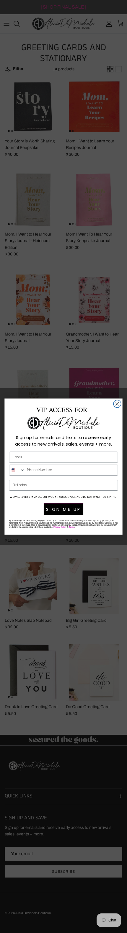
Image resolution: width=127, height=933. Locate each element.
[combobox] (17, 470)
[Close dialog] (117, 404)
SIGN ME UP (63, 509)
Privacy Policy (59, 527)
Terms (71, 527)
